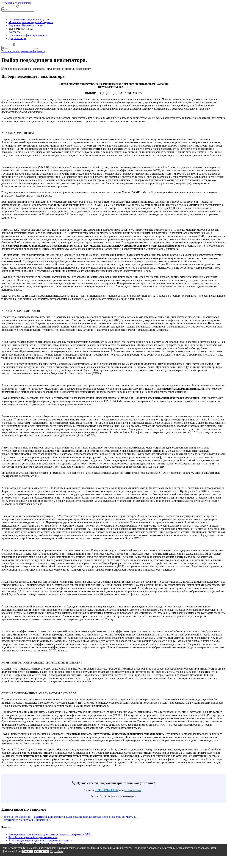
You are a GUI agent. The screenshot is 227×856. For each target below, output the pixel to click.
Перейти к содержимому (16, 2)
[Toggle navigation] (2, 7)
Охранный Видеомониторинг (27, 25)
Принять (27, 851)
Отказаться (41, 851)
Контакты (14, 31)
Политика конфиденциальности (28, 35)
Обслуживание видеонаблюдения (29, 19)
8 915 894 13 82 (106, 790)
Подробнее (56, 851)
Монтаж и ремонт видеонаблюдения (31, 22)
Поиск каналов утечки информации (23, 51)
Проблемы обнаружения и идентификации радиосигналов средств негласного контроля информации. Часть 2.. (68, 816)
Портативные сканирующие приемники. (26, 819)
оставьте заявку (133, 790)
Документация (17, 38)
